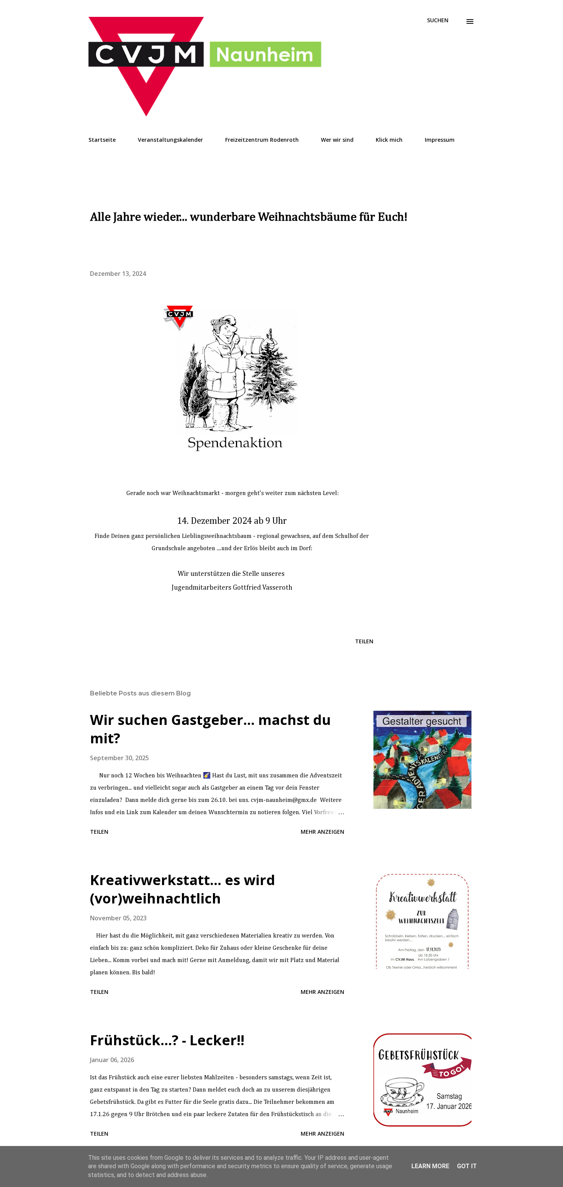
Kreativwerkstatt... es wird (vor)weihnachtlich (182, 889)
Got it (467, 1166)
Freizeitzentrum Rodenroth (262, 139)
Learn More (430, 1166)
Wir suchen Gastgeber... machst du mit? (210, 729)
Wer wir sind (337, 139)
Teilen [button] (364, 641)
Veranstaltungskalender (170, 139)
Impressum (440, 139)
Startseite (102, 139)
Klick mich (389, 139)
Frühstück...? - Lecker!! (167, 1040)
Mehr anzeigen (322, 831)
